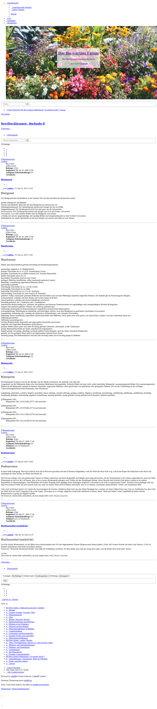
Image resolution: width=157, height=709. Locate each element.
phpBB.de (28, 680)
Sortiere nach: (29, 576)
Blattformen (7, 246)
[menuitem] (21, 7)
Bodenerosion (8, 452)
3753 (16, 168)
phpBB (13, 676)
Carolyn (4, 432)
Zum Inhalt (5, 114)
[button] (6, 148)
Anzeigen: (7, 576)
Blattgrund (6, 179)
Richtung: (54, 576)
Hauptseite (84, 64)
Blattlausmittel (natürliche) (14, 526)
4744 (16, 439)
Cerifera (4, 161)
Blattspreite (6, 363)
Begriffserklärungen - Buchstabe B (23, 123)
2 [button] (6, 153)
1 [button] (6, 151)
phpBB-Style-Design (41, 685)
